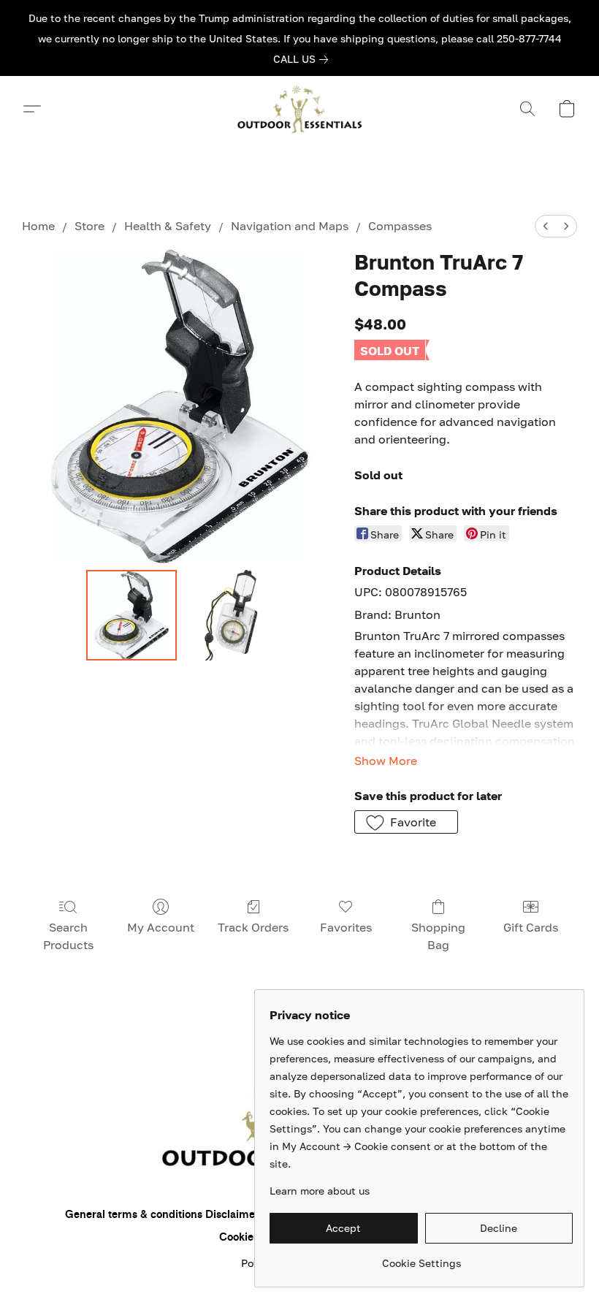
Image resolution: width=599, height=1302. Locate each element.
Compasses (400, 225)
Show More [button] (385, 760)
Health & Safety (167, 225)
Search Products (68, 936)
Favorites (346, 927)
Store (89, 225)
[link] (303, 59)
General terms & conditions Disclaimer (162, 1214)
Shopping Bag (438, 936)
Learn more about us (320, 1190)
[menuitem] (545, 226)
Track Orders (253, 927)
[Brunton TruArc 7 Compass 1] (228, 615)
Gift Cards (530, 927)
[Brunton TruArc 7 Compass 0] (131, 615)
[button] (299, 108)
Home (38, 225)
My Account (160, 927)
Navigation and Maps (289, 225)
